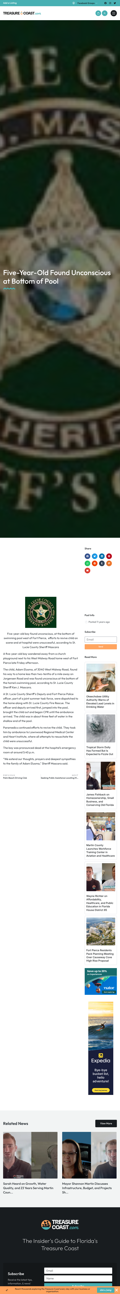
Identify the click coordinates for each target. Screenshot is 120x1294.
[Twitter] (115, 3)
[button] (98, 13)
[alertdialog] (60, 1290)
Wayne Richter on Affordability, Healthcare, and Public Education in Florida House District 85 (99, 903)
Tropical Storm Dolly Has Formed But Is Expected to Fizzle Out (99, 751)
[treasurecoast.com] (114, 13)
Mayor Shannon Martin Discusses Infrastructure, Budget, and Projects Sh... (28, 1188)
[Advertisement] (40, 572)
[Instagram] (110, 3)
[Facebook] (105, 3)
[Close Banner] (116, 1290)
